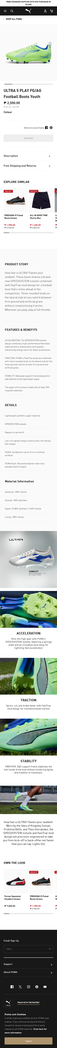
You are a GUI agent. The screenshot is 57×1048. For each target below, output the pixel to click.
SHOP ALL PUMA (14, 19)
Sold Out (28, 138)
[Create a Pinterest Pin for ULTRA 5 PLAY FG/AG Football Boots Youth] (51, 127)
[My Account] (45, 11)
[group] (16, 206)
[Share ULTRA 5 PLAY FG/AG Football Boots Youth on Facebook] (46, 127)
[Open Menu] (6, 11)
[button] (6, 11)
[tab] (8, 84)
